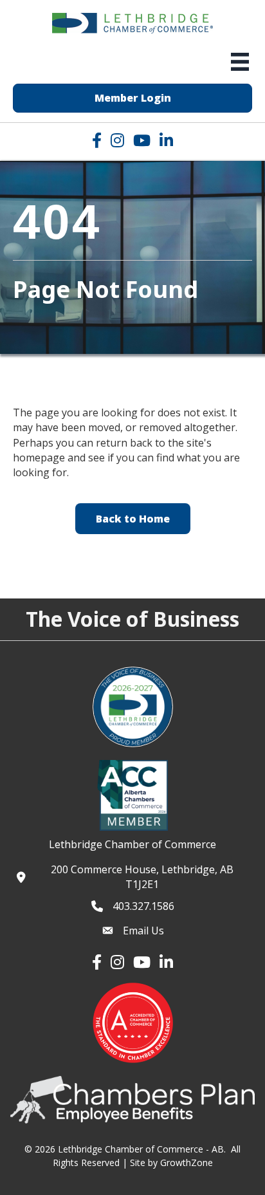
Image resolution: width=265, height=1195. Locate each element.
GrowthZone (186, 1162)
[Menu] (240, 61)
